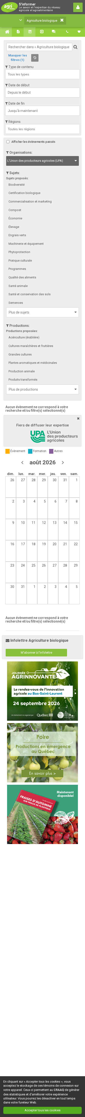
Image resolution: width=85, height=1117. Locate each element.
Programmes (17, 269)
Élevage (13, 227)
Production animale (21, 371)
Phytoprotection (19, 252)
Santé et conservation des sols (29, 294)
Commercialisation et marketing (30, 201)
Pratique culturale (20, 260)
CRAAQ (59, 1090)
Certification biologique (24, 193)
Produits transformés (22, 379)
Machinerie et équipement (26, 243)
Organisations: (21, 152)
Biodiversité (16, 184)
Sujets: (14, 173)
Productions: (19, 326)
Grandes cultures (20, 354)
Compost (14, 210)
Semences (15, 303)
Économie (15, 218)
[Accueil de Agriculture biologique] (6, 32)
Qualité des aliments (22, 277)
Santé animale (18, 286)
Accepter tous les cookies (42, 1110)
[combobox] (42, 74)
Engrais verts (17, 235)
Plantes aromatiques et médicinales (32, 363)
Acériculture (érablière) (23, 337)
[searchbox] (44, 74)
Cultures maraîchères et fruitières (30, 346)
